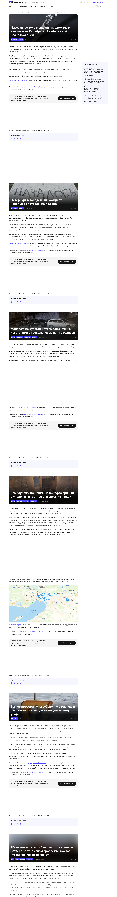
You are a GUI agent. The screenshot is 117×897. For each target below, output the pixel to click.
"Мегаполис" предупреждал (19, 243)
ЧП (16, 6)
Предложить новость (97, 2)
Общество (23, 6)
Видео (52, 6)
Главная (11, 12)
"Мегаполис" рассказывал (26, 407)
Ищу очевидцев (20, 859)
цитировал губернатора (37, 763)
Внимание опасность (22, 501)
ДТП (10, 6)
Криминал (33, 6)
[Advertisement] (43, 114)
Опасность (43, 6)
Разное (21, 39)
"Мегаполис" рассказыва (18, 80)
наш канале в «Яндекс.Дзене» (33, 87)
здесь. (67, 581)
